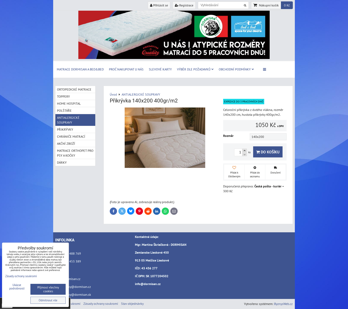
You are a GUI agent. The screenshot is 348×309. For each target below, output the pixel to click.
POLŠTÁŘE (64, 111)
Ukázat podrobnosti (17, 286)
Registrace (185, 5)
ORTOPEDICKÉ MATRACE (74, 89)
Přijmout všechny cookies (48, 289)
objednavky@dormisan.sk (73, 294)
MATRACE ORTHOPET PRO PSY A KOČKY (75, 153)
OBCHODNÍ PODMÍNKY (235, 69)
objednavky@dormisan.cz (73, 287)
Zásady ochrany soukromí (100, 304)
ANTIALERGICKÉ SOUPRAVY (68, 120)
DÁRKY (62, 162)
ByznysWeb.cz (283, 304)
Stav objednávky (132, 304)
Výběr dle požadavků (193, 69)
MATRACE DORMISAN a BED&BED (80, 69)
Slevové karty (160, 69)
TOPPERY (63, 96)
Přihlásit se (160, 5)
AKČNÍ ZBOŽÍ (66, 144)
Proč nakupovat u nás (126, 69)
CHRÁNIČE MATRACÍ (71, 136)
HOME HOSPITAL (69, 103)
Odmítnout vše (48, 300)
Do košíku (270, 151)
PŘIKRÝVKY (65, 129)
